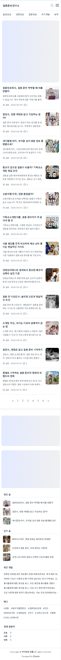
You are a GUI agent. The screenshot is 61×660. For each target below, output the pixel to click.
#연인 (45, 608)
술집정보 (7, 14)
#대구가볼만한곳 (18, 608)
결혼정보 (33, 14)
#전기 (30, 612)
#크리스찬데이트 (11, 617)
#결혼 (6, 608)
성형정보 (20, 14)
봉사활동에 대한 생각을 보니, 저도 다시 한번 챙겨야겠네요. (30, 587)
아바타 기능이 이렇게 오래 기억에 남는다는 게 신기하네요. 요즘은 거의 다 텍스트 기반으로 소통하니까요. (31, 578)
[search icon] (51, 5)
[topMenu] (57, 5)
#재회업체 (21, 612)
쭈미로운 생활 (27, 651)
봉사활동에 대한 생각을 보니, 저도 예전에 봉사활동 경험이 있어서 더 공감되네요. (31, 583)
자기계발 (45, 14)
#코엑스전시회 (41, 612)
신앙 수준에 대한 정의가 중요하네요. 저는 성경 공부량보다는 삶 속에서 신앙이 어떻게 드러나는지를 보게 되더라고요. (31, 592)
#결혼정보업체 (34, 608)
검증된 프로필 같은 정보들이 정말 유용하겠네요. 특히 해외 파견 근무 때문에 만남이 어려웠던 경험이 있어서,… (31, 573)
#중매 (53, 612)
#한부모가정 (9, 612)
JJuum (36, 656)
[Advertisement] (30, 51)
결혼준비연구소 (11, 5)
